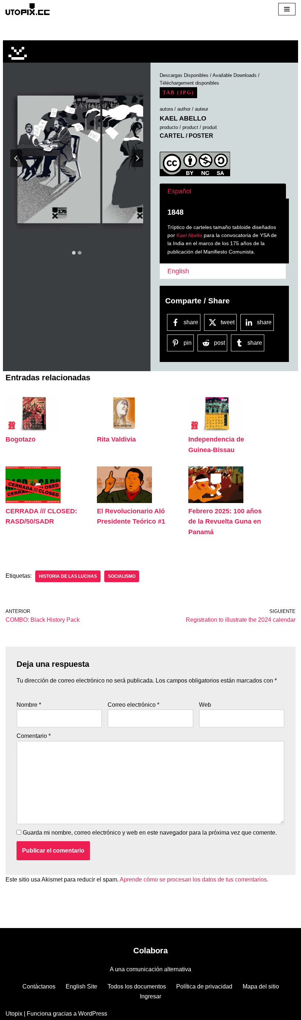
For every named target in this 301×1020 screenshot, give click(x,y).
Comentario (34, 736)
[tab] (74, 253)
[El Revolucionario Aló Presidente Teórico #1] (124, 501)
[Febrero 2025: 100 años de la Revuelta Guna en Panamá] (215, 501)
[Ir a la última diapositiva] (16, 158)
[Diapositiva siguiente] (137, 158)
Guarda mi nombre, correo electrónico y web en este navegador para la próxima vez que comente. (150, 832)
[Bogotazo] (33, 429)
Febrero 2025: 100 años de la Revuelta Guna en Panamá (225, 521)
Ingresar (150, 996)
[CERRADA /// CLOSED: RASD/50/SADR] (33, 501)
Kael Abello (189, 235)
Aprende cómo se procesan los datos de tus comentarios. (194, 879)
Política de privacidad (204, 986)
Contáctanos (38, 986)
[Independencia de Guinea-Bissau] (215, 429)
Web (205, 705)
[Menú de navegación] (286, 9)
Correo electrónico (133, 705)
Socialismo (121, 576)
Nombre (29, 705)
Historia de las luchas (68, 576)
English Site (81, 986)
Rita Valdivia (116, 439)
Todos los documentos (137, 986)
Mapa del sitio (261, 986)
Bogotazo (21, 439)
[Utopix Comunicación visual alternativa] (28, 9)
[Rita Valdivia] (124, 429)
